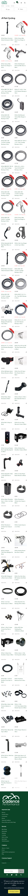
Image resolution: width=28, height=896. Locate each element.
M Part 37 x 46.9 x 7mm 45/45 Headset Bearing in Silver (21, 91)
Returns (3, 818)
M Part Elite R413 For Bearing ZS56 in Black (20, 602)
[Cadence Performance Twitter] (11, 874)
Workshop (4, 833)
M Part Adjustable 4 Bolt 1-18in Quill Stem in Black (7, 475)
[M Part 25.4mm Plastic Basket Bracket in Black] (21, 463)
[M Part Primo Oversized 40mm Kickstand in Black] (7, 28)
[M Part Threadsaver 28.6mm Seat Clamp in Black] (21, 489)
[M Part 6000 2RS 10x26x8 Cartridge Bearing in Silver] (7, 105)
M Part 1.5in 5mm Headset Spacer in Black (7, 602)
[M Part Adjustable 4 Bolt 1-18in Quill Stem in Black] (7, 463)
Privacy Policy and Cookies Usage (9, 822)
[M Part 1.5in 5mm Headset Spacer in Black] (7, 591)
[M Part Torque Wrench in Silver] (21, 719)
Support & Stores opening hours (8, 852)
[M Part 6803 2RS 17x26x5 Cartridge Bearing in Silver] (21, 181)
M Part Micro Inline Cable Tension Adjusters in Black (7, 706)
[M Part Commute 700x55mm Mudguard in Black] (7, 540)
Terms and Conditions (6, 820)
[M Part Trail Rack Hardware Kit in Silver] (21, 668)
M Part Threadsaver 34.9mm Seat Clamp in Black (6, 526)
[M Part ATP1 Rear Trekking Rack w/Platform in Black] (21, 617)
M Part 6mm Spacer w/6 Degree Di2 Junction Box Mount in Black (21, 757)
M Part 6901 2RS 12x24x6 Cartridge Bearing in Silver (5, 142)
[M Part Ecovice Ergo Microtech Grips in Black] (21, 412)
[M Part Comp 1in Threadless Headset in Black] (7, 771)
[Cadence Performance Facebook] (7, 874)
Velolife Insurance (5, 841)
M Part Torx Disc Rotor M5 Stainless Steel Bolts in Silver (20, 578)
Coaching (4, 835)
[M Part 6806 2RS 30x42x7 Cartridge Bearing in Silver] (7, 207)
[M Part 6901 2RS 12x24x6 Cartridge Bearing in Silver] (7, 130)
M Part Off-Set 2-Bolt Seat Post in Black (7, 756)
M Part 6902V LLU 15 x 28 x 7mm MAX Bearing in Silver (20, 296)
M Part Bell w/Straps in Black (6, 423)
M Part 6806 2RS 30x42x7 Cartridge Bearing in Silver (5, 219)
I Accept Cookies (14, 891)
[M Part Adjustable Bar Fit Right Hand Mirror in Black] (7, 233)
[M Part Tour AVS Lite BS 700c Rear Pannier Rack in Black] (21, 335)
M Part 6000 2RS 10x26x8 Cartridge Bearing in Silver (5, 116)
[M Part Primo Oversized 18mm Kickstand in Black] (7, 258)
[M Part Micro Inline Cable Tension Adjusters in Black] (7, 694)
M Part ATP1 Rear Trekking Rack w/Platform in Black (19, 629)
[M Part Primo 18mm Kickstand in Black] (7, 386)
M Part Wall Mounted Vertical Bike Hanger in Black (20, 116)
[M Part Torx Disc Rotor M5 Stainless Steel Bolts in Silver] (21, 566)
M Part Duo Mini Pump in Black (21, 781)
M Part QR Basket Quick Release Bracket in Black (7, 372)
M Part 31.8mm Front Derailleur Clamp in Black (7, 653)
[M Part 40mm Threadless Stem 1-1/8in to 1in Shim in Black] (7, 489)
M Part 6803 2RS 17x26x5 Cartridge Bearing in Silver (19, 193)
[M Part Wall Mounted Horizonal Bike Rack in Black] (21, 53)
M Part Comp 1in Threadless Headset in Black (6, 782)
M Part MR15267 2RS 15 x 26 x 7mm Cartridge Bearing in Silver (20, 142)
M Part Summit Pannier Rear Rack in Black (20, 551)
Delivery (3, 812)
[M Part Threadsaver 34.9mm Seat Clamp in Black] (7, 514)
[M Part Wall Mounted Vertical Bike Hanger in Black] (21, 105)
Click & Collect (5, 814)
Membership (4, 831)
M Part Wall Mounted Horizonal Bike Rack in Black (20, 65)
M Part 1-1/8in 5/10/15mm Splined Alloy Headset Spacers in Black (21, 706)
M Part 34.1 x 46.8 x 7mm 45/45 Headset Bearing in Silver (19, 168)
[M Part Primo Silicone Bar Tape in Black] (7, 719)
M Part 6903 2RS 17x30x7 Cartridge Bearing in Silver (5, 193)
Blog (3, 854)
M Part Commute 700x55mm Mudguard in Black (7, 552)
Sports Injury (4, 839)
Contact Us (4, 863)
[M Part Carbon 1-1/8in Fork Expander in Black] (21, 642)
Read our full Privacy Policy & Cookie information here (14, 887)
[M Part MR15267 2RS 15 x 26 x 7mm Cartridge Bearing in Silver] (21, 130)
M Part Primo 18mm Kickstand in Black (6, 397)
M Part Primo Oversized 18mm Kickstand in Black (7, 269)
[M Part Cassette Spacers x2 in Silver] (21, 514)
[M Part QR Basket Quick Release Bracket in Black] (7, 361)
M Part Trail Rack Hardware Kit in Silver (20, 679)
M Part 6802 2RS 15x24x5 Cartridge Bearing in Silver (19, 270)
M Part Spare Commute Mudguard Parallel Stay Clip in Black (6, 321)
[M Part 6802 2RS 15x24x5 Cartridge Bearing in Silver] (21, 258)
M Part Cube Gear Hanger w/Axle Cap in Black (21, 244)
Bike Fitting (4, 829)
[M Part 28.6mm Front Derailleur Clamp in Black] (21, 438)
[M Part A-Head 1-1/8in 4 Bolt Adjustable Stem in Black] (21, 386)
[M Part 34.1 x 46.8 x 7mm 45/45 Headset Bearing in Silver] (21, 156)
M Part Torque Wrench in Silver (20, 730)
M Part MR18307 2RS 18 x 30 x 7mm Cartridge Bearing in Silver (7, 168)
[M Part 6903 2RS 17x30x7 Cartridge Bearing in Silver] (7, 181)
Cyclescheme (4, 816)
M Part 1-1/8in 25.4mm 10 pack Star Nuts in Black (6, 629)
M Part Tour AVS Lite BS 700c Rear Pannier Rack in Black (20, 347)
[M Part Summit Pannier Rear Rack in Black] (21, 540)
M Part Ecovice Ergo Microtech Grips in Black (20, 423)
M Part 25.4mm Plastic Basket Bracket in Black (20, 474)
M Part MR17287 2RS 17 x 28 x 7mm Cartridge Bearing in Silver (7, 91)
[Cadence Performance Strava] (21, 874)
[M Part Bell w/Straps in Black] (7, 412)
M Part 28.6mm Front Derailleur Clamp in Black (21, 449)
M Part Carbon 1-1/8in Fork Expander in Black (20, 653)
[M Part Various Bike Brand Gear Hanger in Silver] (21, 28)
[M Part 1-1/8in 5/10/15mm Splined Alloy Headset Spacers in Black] (21, 694)
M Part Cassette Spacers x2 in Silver (20, 525)
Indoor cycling (5, 837)
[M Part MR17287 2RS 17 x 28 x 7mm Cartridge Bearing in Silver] (7, 79)
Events (3, 850)
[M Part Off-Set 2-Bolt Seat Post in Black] (7, 745)
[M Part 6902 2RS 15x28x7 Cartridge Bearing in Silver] (7, 284)
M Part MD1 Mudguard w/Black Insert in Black (6, 577)
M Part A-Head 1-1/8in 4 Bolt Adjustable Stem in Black (20, 398)
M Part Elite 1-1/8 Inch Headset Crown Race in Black (6, 680)
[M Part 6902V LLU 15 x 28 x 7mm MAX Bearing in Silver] (21, 284)
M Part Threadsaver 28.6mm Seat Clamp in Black (20, 501)
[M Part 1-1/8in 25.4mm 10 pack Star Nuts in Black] (7, 617)
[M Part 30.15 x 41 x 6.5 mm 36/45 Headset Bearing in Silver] (21, 309)
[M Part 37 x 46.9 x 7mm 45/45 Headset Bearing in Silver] (21, 79)
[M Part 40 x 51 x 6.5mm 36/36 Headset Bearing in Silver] (7, 335)
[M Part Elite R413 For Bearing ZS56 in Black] (21, 591)
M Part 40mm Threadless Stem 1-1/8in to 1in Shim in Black (7, 501)
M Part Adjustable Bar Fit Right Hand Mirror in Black (7, 245)
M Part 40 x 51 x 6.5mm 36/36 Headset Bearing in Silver (7, 347)
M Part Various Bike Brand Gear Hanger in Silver (20, 40)
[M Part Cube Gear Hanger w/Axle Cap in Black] (21, 233)
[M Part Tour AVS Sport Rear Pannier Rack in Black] (21, 361)
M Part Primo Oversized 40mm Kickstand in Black (7, 39)
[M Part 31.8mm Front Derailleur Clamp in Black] (7, 642)
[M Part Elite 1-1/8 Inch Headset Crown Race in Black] (7, 668)
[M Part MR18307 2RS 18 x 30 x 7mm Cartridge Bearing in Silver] (7, 156)
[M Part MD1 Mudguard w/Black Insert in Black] (7, 566)
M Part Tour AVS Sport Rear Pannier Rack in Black (20, 373)
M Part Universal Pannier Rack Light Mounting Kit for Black (7, 450)
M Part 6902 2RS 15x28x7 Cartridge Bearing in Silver (5, 296)
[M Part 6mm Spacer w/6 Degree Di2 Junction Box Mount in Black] (21, 745)
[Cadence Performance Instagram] (16, 874)
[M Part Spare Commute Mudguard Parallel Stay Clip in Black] (7, 309)
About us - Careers (5, 848)
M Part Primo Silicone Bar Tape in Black (7, 730)
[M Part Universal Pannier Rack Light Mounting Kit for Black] (7, 438)
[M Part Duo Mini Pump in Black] (21, 771)
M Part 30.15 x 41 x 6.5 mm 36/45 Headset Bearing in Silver (20, 321)
